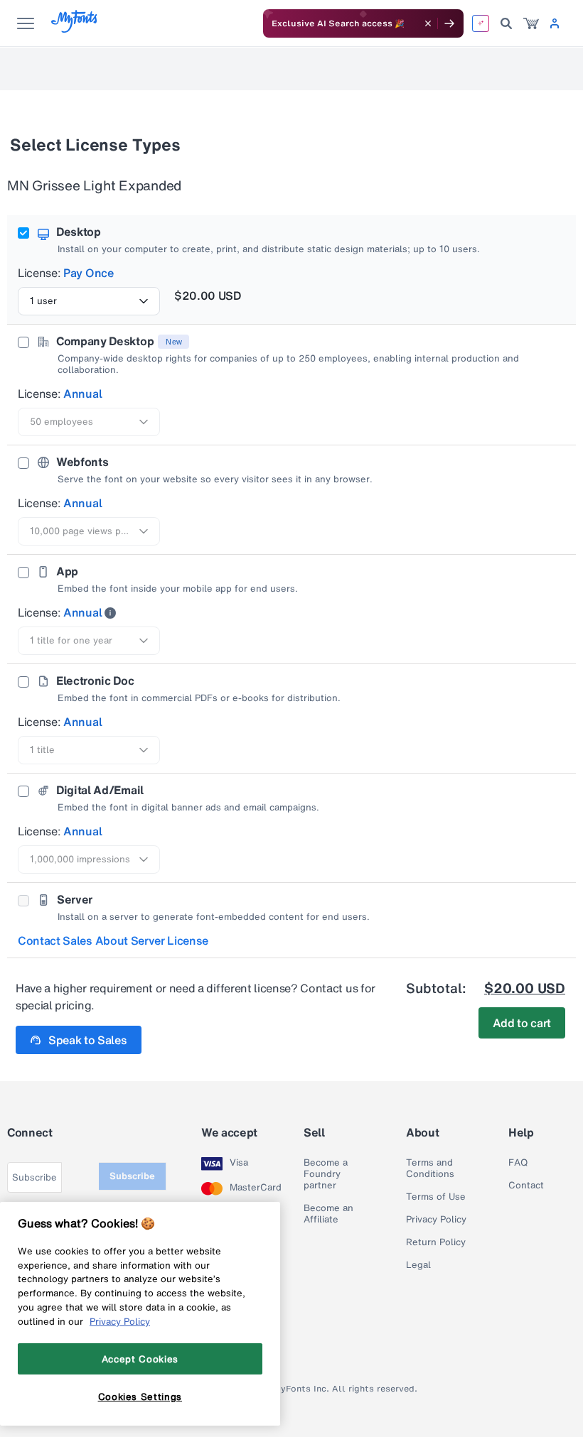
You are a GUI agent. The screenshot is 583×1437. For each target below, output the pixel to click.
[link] (531, 23)
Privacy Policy (436, 1219)
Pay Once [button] (88, 272)
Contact (526, 1185)
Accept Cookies (140, 1359)
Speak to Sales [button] (87, 1039)
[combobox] (89, 301)
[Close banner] (428, 23)
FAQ (518, 1162)
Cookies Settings (140, 1396)
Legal (418, 1265)
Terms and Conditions (430, 1168)
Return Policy (436, 1242)
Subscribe (132, 1176)
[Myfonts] (75, 28)
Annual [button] (82, 393)
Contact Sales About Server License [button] (113, 940)
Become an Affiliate (328, 1214)
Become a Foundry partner (326, 1174)
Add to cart (522, 1022)
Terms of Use (436, 1197)
